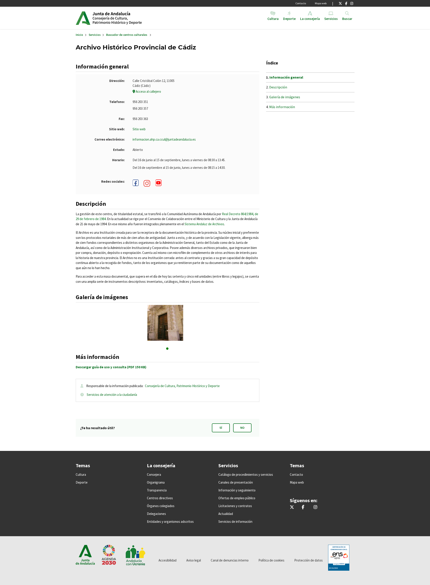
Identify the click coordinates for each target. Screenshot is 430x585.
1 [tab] (167, 349)
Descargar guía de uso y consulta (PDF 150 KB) (111, 367)
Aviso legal (193, 560)
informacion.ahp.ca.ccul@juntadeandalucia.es (164, 139)
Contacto (300, 3)
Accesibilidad (167, 560)
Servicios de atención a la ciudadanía (112, 394)
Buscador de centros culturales (126, 35)
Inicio (126, 18)
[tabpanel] (167, 323)
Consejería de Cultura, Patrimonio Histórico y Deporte (182, 386)
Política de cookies (271, 560)
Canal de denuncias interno (230, 560)
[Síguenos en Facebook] (346, 3)
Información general (286, 77)
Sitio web (139, 129)
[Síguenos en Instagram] (351, 3)
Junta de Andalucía (83, 18)
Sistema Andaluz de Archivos (204, 224)
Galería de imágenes (284, 97)
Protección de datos (308, 560)
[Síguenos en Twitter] (340, 3)
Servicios (95, 35)
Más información (282, 107)
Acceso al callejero (148, 91)
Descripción (278, 87)
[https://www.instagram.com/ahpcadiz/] (147, 183)
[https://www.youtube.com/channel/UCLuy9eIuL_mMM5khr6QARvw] (158, 183)
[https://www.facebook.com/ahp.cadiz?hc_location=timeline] (136, 183)
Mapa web (321, 3)
